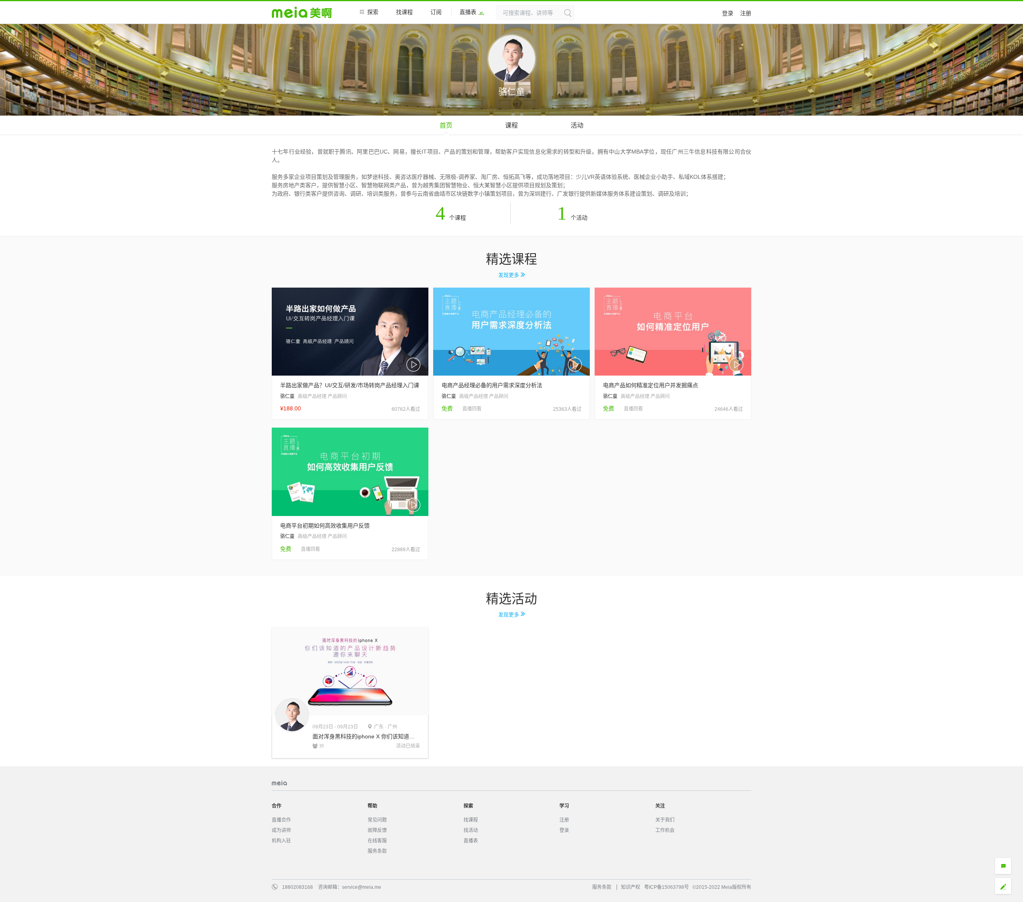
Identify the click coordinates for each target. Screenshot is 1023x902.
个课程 (451, 217)
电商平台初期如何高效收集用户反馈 (325, 525)
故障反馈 (377, 830)
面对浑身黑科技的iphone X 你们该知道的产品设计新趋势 (366, 736)
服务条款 (377, 851)
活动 (577, 125)
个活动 (572, 217)
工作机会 (665, 830)
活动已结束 (408, 746)
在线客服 (377, 841)
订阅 (436, 12)
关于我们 (665, 820)
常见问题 (377, 820)
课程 (511, 125)
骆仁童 (287, 396)
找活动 (471, 830)
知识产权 (630, 887)
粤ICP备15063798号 (666, 887)
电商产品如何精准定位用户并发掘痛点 (650, 385)
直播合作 (281, 820)
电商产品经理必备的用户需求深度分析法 (492, 385)
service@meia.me (361, 887)
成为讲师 (281, 830)
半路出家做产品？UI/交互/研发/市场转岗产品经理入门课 (349, 385)
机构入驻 (281, 841)
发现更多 (509, 275)
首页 (446, 125)
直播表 (468, 12)
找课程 (404, 12)
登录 (727, 13)
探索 (372, 12)
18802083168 (297, 887)
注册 (745, 13)
